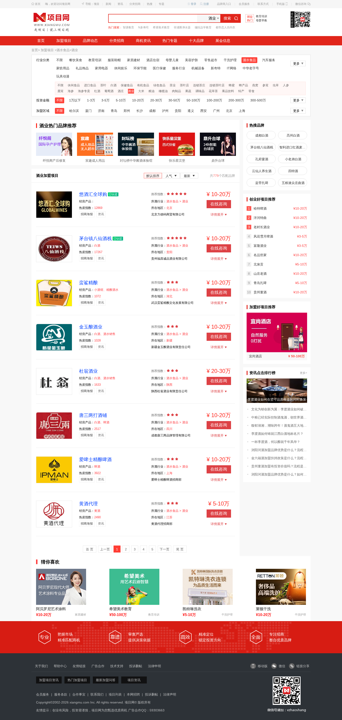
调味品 (200, 91)
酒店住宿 (152, 60)
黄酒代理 (88, 503)
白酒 (114, 85)
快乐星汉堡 (177, 160)
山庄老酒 (260, 273)
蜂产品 (243, 85)
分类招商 (135, 4)
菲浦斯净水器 (182, 27)
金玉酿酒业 (90, 326)
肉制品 (176, 91)
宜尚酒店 (255, 356)
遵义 (191, 111)
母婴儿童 (172, 60)
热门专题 (169, 41)
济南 (101, 111)
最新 (187, 176)
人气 (169, 176)
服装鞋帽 (114, 60)
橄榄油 (163, 91)
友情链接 (79, 666)
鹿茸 (60, 91)
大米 (141, 91)
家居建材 (133, 60)
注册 (206, 4)
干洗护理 (230, 60)
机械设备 (198, 68)
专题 (161, 4)
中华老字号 (251, 68)
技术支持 (116, 666)
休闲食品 (74, 85)
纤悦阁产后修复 (54, 160)
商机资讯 (143, 41)
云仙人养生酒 (262, 171)
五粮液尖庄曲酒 (293, 183)
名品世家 (260, 255)
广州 (216, 111)
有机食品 (143, 85)
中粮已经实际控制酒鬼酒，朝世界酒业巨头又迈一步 (279, 417)
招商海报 (87, 214)
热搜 (149, 4)
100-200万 (214, 100)
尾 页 (180, 549)
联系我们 (97, 694)
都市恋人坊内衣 (225, 27)
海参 (71, 91)
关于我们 (41, 666)
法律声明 (169, 694)
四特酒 (293, 171)
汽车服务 (268, 60)
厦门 (88, 111)
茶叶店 (184, 85)
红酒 (97, 91)
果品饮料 (228, 91)
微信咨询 (300, 4)
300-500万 (258, 100)
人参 (286, 85)
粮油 (151, 91)
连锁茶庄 (199, 85)
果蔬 (188, 91)
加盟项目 (63, 41)
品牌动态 (90, 41)
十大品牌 (196, 41)
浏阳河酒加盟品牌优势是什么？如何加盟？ (279, 474)
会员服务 (244, 4)
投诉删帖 (135, 666)
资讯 (120, 4)
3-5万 (105, 100)
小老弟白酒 (293, 159)
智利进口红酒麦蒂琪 (293, 147)
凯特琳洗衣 (192, 609)
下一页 (164, 549)
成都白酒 (261, 135)
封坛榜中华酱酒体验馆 (136, 160)
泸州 (165, 111)
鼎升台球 (218, 160)
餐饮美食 (75, 60)
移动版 (263, 666)
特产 (241, 91)
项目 (96, 4)
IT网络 (231, 68)
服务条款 (60, 694)
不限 (59, 60)
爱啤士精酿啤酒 (95, 459)
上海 (242, 111)
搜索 (227, 18)
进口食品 (90, 85)
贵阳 (178, 111)
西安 (203, 111)
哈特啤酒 (260, 208)
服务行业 (178, 68)
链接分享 (302, 666)
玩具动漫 (62, 76)
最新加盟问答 (105, 680)
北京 (229, 111)
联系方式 (263, 4)
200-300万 (236, 100)
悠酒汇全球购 (93, 194)
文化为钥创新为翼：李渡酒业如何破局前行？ (279, 409)
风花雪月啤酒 (263, 236)
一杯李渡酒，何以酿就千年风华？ (275, 442)
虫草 (276, 85)
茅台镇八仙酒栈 (95, 238)
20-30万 (156, 100)
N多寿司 (143, 27)
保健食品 (127, 85)
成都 (152, 111)
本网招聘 (133, 694)
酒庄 (121, 91)
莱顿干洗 (263, 609)
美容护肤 (191, 60)
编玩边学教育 (203, 27)
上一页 (105, 549)
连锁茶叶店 (217, 85)
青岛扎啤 (260, 283)
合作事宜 (78, 694)
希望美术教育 (161, 27)
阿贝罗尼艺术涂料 (51, 609)
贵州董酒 (260, 292)
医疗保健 (159, 68)
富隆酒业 (260, 246)
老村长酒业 (262, 227)
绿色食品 (159, 85)
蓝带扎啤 (261, 183)
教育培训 (261, 16)
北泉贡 (258, 264)
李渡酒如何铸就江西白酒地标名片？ (277, 433)
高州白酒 (293, 135)
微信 (282, 666)
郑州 (127, 111)
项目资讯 (134, 680)
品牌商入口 (224, 4)
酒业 (74, 50)
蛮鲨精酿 (88, 282)
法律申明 (154, 666)
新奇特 (216, 68)
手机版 (280, 4)
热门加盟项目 (77, 680)
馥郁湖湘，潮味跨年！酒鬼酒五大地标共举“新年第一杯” (279, 425)
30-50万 (174, 100)
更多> (303, 373)
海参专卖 (84, 91)
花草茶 (213, 91)
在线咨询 (218, 204)
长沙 (139, 111)
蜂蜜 (232, 85)
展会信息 (222, 41)
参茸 (265, 85)
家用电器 (101, 68)
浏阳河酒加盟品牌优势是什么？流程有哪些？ (279, 450)
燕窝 (255, 85)
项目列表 (115, 694)
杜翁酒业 (88, 371)
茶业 (173, 85)
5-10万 (121, 100)
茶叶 (103, 85)
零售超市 (210, 60)
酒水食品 (63, 50)
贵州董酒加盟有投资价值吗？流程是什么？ (279, 466)
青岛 (114, 111)
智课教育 (128, 27)
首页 (37, 4)
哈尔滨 (74, 111)
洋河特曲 (260, 218)
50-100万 (193, 100)
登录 (193, 4)
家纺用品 (62, 68)
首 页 (89, 549)
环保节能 (140, 68)
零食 (251, 91)
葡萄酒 (109, 91)
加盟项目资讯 (49, 680)
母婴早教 (261, 20)
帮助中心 (60, 666)
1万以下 (75, 100)
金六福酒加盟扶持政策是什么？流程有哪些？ (279, 458)
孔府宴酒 (261, 159)
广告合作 (97, 666)
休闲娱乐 (120, 68)
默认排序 (152, 176)
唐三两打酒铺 (93, 415)
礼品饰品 (82, 68)
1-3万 (91, 100)
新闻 (108, 4)
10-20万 (138, 100)
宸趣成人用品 (95, 160)
